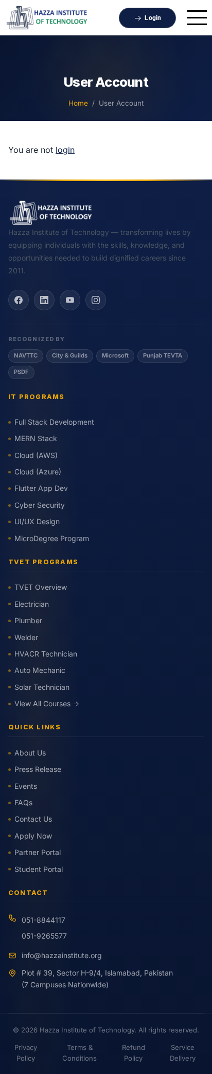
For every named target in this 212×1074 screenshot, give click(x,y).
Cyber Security (39, 505)
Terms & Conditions (79, 1052)
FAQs (23, 802)
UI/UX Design (37, 521)
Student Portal (38, 869)
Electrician (31, 604)
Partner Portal (37, 852)
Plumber (28, 620)
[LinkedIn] (44, 300)
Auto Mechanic (39, 670)
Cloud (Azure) (37, 471)
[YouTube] (70, 300)
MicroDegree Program (51, 538)
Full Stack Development (54, 421)
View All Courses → (46, 703)
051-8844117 (43, 920)
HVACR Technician (45, 653)
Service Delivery (183, 1052)
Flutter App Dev (41, 488)
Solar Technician (41, 687)
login (65, 150)
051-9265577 (44, 935)
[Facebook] (18, 300)
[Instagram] (95, 300)
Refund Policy (133, 1052)
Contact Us (33, 818)
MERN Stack (35, 438)
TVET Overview (40, 587)
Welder (26, 637)
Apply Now (33, 835)
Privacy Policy (25, 1052)
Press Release (37, 769)
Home (78, 103)
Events (25, 786)
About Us (30, 752)
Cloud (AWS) (36, 455)
